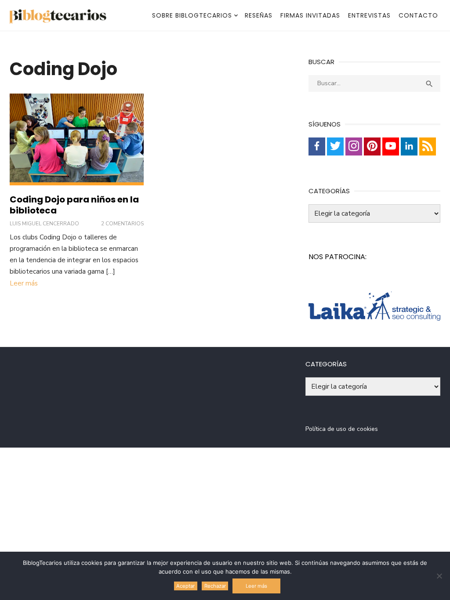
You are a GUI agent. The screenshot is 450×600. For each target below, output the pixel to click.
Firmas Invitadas (310, 15)
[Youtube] (390, 146)
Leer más (24, 283)
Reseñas (258, 15)
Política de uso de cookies (341, 429)
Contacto (418, 15)
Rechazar (215, 586)
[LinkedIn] (409, 146)
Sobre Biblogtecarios (192, 15)
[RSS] (427, 146)
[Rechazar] (439, 575)
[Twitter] (335, 146)
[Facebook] (316, 146)
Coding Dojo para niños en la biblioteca (74, 205)
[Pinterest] (372, 146)
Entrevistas (369, 15)
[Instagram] (353, 146)
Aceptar (185, 586)
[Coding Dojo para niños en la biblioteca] (77, 139)
